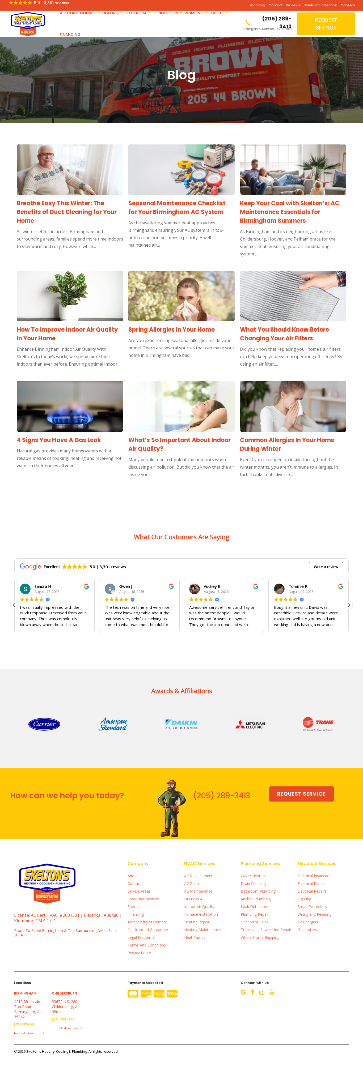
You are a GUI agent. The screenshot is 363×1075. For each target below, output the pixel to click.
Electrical (136, 13)
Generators (165, 13)
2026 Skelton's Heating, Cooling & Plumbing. (53, 1051)
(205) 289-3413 (221, 795)
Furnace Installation (201, 914)
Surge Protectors (312, 906)
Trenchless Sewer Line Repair (266, 929)
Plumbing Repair (255, 914)
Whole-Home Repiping (260, 937)
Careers (348, 5)
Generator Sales (254, 921)
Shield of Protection (320, 5)
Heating (110, 13)
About (216, 13)
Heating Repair (196, 921)
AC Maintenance (198, 891)
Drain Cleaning (253, 883)
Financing (257, 5)
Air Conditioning (78, 13)
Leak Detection (254, 906)
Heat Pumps (194, 937)
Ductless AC (194, 898)
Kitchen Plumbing (256, 898)
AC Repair (192, 883)
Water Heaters (253, 875)
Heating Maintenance (202, 929)
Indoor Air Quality (199, 906)
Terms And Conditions (147, 945)
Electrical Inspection (315, 875)
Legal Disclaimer (142, 937)
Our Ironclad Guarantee (148, 929)
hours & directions (27, 1033)
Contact (275, 5)
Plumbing (194, 13)
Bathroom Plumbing (258, 891)
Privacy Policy (139, 952)
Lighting (304, 898)
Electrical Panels (311, 883)
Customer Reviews (144, 898)
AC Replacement (198, 875)
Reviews (293, 5)
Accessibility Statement (147, 921)
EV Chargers (308, 921)
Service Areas (139, 891)
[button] (349, 605)
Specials (134, 906)
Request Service (326, 23)
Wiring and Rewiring (314, 914)
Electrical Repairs (312, 891)
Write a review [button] (326, 566)
